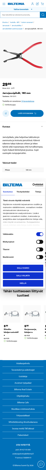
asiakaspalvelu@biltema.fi (23, 453)
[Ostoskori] (42, 4)
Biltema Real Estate (23, 389)
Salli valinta (23, 276)
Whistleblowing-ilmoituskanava (23, 422)
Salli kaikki (23, 268)
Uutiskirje (23, 376)
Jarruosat (5, 25)
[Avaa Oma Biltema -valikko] (32, 4)
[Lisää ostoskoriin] (5, 113)
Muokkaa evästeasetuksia (23, 409)
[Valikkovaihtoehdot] (4, 4)
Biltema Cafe (23, 402)
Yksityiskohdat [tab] (23, 192)
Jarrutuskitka (16, 25)
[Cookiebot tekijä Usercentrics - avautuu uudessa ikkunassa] (32, 184)
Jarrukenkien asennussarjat (12, 29)
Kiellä (23, 283)
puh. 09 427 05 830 (23, 449)
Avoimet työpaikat (23, 382)
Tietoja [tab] (38, 192)
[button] (23, 9)
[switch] (39, 242)
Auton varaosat (27, 22)
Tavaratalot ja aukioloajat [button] (23, 369)
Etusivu (5, 22)
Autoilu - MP (14, 22)
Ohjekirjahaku (23, 395)
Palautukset (23, 435)
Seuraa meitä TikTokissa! (23, 428)
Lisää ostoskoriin (25, 113)
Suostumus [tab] (8, 192)
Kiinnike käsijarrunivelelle (11, 332)
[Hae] (43, 15)
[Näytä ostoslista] (37, 4)
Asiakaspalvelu (23, 363)
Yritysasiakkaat (23, 415)
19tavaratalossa (27, 101)
